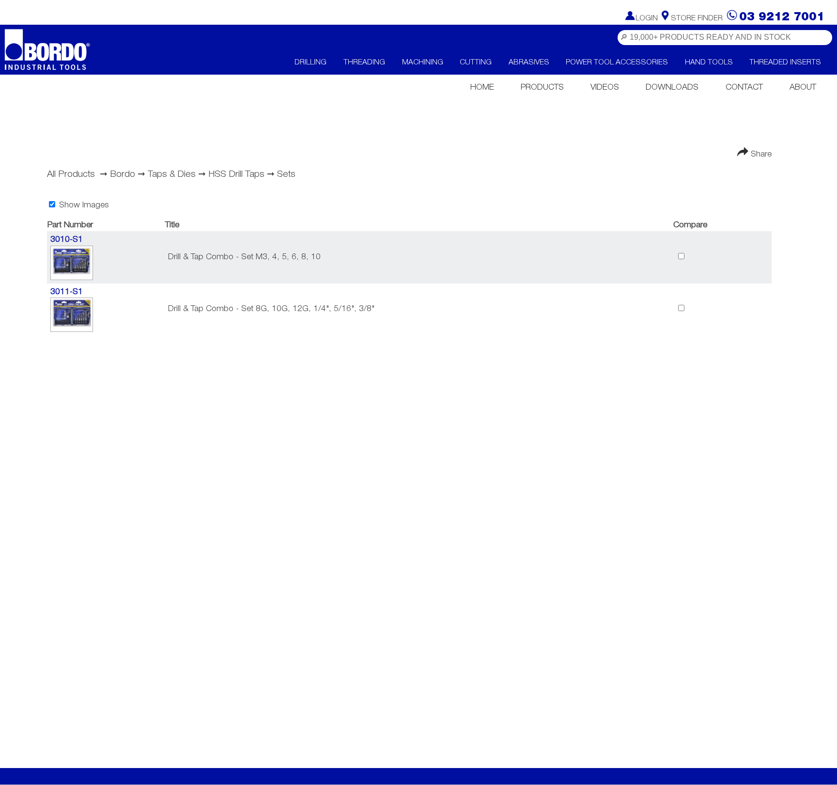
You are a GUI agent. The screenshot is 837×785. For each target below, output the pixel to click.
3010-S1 (66, 239)
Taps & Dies (172, 174)
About (803, 87)
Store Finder (697, 18)
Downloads (672, 87)
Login (647, 18)
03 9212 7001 (781, 17)
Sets (286, 174)
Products (542, 87)
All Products (71, 174)
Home (482, 87)
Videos (604, 87)
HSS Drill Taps (236, 174)
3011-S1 (66, 292)
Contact (744, 87)
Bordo (122, 174)
